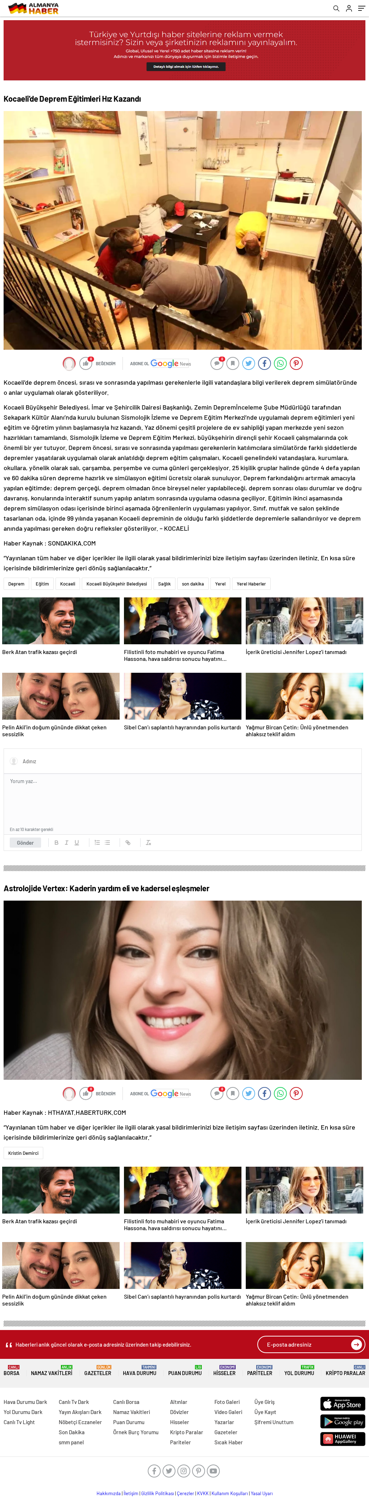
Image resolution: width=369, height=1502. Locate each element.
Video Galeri (228, 1412)
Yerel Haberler (251, 584)
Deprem (16, 584)
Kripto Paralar (345, 1370)
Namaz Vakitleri (51, 1370)
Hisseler (224, 1370)
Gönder (25, 842)
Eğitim (42, 584)
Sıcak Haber (228, 1442)
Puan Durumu (185, 1370)
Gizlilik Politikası (157, 1493)
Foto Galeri (227, 1402)
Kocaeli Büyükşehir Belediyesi (116, 584)
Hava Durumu (139, 1370)
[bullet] (107, 842)
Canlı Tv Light (19, 1422)
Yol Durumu (299, 1370)
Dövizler (179, 1412)
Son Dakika (72, 1432)
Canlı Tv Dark (74, 1402)
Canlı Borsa (126, 1402)
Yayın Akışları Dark (80, 1412)
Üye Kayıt (265, 1412)
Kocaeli (67, 584)
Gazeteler (97, 1370)
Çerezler (185, 1493)
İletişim (131, 1493)
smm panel (71, 1442)
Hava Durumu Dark (25, 1402)
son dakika (193, 584)
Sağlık (164, 584)
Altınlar (178, 1402)
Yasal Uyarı (262, 1493)
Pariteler (259, 1370)
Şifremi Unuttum (273, 1422)
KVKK (203, 1493)
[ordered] (97, 842)
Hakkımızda (109, 1493)
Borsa (11, 1370)
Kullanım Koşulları (230, 1493)
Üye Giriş (264, 1402)
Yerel (220, 584)
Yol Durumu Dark (23, 1412)
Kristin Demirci (23, 1153)
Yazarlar (224, 1422)
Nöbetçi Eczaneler (80, 1422)
